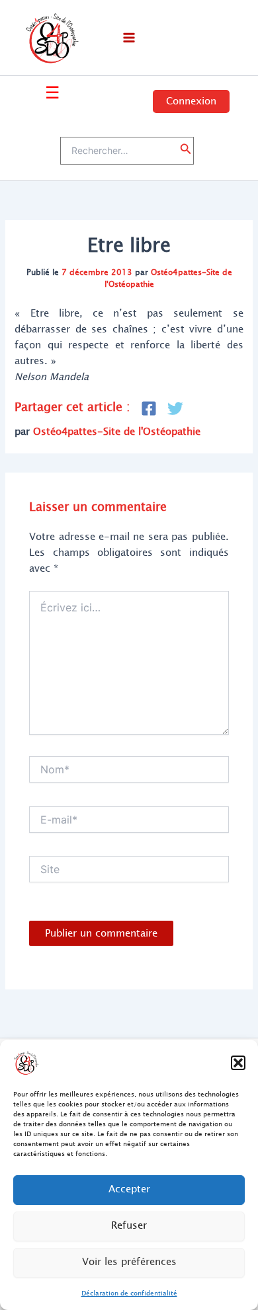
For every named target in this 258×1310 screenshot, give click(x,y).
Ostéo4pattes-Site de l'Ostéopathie (168, 277)
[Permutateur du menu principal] (129, 38)
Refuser (129, 1225)
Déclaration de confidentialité (129, 1293)
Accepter (129, 1189)
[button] (238, 1062)
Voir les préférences (129, 1262)
